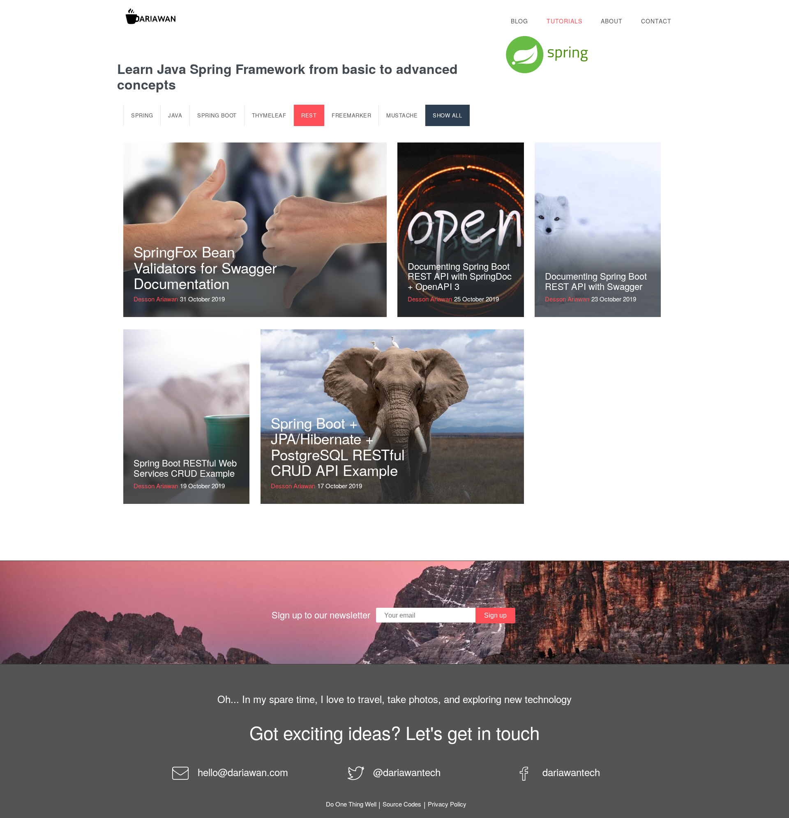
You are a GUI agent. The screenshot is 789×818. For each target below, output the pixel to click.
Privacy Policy (447, 804)
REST (308, 115)
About (612, 21)
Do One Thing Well (351, 804)
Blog (519, 21)
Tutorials (564, 21)
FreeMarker (351, 115)
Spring (142, 115)
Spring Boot (217, 115)
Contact (656, 21)
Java (175, 115)
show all (447, 115)
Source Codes (402, 804)
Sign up (495, 615)
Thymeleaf (269, 115)
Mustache (402, 115)
